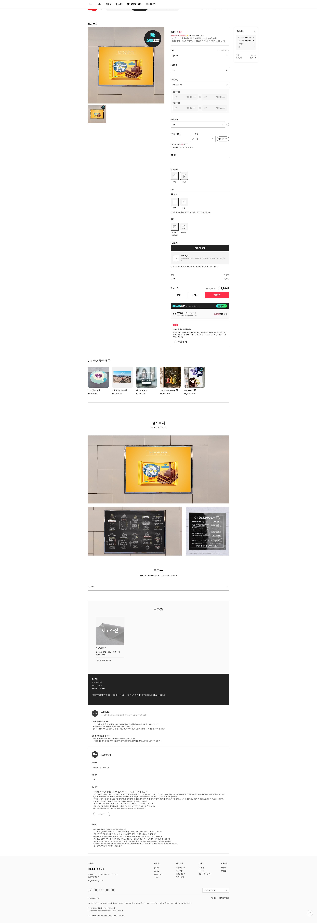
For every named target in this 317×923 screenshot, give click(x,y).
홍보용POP (150, 4)
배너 (100, 4)
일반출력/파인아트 (134, 4)
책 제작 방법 (180, 877)
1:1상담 (156, 877)
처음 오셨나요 (180, 868)
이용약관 (213, 898)
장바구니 (195, 295)
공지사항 (156, 871)
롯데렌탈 (223, 871)
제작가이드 (179, 871)
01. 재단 (91, 586)
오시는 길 (201, 868)
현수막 (108, 4)
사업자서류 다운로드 (204, 874)
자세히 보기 (101, 814)
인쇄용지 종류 (180, 874)
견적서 (178, 295)
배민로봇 (223, 868)
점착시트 (119, 4)
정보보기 (158, 903)
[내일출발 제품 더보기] (196, 35)
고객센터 (156, 868)
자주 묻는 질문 (158, 874)
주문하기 (216, 295)
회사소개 (201, 871)
